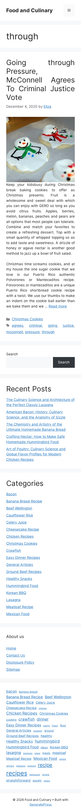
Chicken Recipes (20, 536)
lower (37, 753)
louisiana (27, 753)
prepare (31, 766)
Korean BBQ (16, 593)
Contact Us (15, 655)
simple (45, 774)
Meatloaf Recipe (19, 607)
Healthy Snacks (19, 579)
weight (37, 780)
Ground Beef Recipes (24, 572)
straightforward (18, 780)
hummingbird (47, 741)
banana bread (28, 691)
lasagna (13, 752)
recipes (16, 773)
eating (46, 725)
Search (12, 354)
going (52, 325)
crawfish (26, 719)
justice (68, 325)
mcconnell (14, 332)
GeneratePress (40, 804)
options (10, 766)
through (48, 332)
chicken (43, 708)
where (47, 781)
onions (62, 759)
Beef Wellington (19, 508)
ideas (44, 747)
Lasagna (13, 600)
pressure (32, 332)
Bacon (11, 494)
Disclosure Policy (20, 662)
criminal (35, 325)
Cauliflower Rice (19, 515)
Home (11, 648)
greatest (37, 731)
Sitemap (13, 669)
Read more (58, 306)
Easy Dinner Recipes (23, 558)
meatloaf (59, 753)
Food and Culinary (29, 10)
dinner (43, 719)
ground (49, 730)
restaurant (34, 774)
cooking (11, 719)
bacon (11, 691)
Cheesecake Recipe (22, 529)
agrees (17, 325)
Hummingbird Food (22, 586)
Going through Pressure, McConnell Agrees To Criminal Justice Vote (40, 80)
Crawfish (13, 550)
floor (63, 725)
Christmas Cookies (27, 319)
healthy (46, 736)
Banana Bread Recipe (24, 501)
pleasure (20, 766)
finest (55, 725)
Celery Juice (16, 522)
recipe (45, 765)
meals (46, 753)
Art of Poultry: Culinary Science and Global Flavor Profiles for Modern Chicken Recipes (36, 454)
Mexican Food (17, 614)
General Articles (19, 565)
